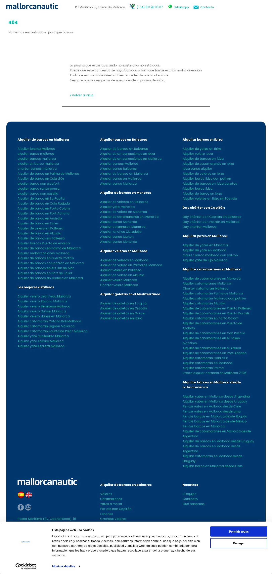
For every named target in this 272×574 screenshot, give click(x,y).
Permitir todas (239, 531)
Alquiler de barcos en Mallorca (43, 139)
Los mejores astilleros (36, 287)
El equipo (190, 494)
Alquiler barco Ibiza (197, 188)
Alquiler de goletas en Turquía (123, 303)
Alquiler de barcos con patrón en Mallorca (51, 263)
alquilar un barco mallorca (38, 163)
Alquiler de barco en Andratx (40, 218)
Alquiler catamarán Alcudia (204, 303)
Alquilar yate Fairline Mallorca (41, 341)
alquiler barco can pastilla (38, 193)
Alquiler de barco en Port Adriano (43, 213)
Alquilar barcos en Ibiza (203, 139)
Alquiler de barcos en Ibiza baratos (210, 183)
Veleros (106, 494)
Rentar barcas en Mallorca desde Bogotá (215, 416)
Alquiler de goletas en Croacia (123, 308)
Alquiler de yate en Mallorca (204, 250)
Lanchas (106, 514)
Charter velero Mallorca (119, 285)
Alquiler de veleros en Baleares (124, 202)
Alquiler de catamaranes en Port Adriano (215, 353)
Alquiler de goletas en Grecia (122, 313)
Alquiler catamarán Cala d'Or (205, 358)
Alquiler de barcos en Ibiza (203, 158)
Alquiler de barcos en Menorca (126, 192)
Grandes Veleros (113, 519)
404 (13, 22)
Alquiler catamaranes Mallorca (207, 283)
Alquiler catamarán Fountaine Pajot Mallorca (52, 331)
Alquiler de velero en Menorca (123, 212)
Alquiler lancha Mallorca (36, 148)
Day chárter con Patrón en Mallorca (211, 221)
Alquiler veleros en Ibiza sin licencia (210, 198)
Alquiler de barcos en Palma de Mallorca (49, 248)
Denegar (239, 543)
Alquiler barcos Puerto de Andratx (44, 243)
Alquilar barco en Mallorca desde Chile (213, 466)
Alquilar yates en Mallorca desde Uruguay (215, 401)
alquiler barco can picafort (39, 183)
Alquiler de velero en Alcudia (122, 275)
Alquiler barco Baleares (118, 168)
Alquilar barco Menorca (118, 241)
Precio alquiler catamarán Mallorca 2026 (214, 373)
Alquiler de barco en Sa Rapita (41, 198)
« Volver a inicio (81, 95)
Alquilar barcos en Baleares (123, 139)
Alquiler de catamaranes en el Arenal (212, 348)
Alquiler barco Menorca (118, 221)
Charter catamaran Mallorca (205, 288)
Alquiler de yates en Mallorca (205, 245)
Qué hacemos (193, 504)
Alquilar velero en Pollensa (120, 270)
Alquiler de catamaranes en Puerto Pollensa (217, 308)
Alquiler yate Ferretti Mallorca (41, 346)
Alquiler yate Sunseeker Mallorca (43, 336)
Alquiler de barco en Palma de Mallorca (48, 173)
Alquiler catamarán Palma (203, 368)
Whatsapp (181, 7)
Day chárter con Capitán (204, 207)
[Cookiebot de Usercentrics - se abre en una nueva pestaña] (25, 566)
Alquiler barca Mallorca (118, 183)
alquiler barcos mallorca (37, 158)
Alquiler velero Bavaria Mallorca (42, 301)
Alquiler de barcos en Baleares (124, 148)
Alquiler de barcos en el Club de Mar (46, 268)
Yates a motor (111, 504)
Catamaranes (111, 499)
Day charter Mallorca (199, 226)
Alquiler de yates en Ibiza (202, 148)
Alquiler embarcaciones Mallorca (43, 253)
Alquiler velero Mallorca (118, 280)
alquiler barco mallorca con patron (210, 255)
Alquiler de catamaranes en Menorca (129, 216)
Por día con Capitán (115, 509)
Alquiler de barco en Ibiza (202, 193)
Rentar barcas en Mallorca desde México (215, 421)
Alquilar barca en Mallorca (120, 178)
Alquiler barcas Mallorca (119, 163)
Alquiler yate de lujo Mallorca (205, 260)
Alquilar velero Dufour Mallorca (42, 311)
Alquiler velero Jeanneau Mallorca (44, 296)
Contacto (207, 7)
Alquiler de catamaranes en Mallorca (212, 278)
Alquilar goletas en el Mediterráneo (130, 294)
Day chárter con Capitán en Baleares (212, 216)
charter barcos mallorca (37, 168)
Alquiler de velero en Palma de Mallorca (131, 265)
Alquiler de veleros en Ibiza (203, 173)
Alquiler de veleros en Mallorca (124, 260)
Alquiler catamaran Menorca (122, 226)
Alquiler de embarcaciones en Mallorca (130, 158)
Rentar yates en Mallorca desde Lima (212, 411)
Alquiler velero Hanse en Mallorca (44, 316)
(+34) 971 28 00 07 (150, 7)
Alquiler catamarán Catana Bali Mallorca (49, 321)
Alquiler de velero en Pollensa (40, 228)
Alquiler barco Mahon (117, 236)
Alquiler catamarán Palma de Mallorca (213, 293)
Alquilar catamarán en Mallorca (207, 363)
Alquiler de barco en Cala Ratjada (44, 203)
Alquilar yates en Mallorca (205, 236)
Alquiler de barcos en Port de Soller (45, 273)
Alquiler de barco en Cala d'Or (41, 178)
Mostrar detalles (63, 566)
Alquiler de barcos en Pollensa (41, 238)
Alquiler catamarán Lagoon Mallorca (46, 326)
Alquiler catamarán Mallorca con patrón (214, 298)
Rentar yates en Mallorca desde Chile (212, 406)
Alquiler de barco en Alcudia (39, 233)
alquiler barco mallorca (36, 153)
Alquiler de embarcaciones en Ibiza (127, 153)
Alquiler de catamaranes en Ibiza (208, 163)
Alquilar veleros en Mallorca (124, 251)
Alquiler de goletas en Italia (121, 318)
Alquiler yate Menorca (117, 207)
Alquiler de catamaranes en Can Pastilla (214, 333)
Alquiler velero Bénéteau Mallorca (44, 306)
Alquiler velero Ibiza (198, 153)
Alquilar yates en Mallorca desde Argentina (216, 396)
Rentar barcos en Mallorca (204, 426)
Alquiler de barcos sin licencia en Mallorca (50, 278)
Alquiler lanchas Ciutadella (120, 231)
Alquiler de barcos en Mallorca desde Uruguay (218, 441)
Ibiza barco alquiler (197, 168)
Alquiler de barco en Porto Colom (44, 208)
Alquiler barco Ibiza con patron (207, 178)
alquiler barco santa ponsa (39, 188)
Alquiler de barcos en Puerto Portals (46, 258)
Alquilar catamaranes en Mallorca (212, 269)
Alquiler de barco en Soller (38, 223)
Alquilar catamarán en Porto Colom (210, 318)
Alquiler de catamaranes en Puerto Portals (216, 313)
